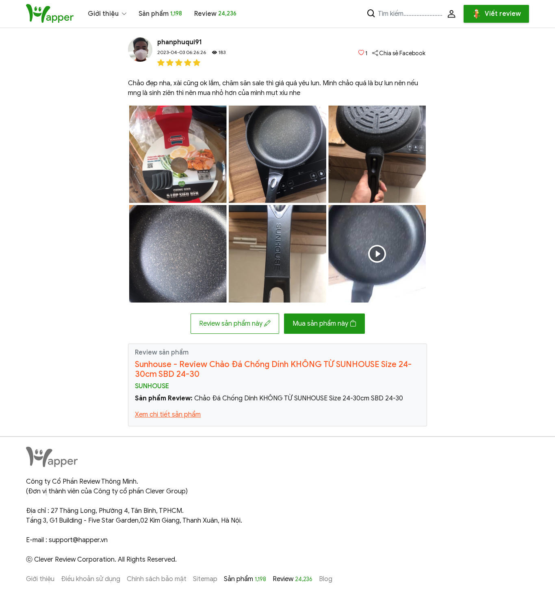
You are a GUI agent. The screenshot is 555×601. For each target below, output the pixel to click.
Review (215, 14)
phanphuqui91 (179, 42)
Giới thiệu (40, 579)
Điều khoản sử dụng (90, 579)
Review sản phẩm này (231, 324)
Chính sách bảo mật (156, 579)
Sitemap (205, 579)
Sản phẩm (160, 14)
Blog (325, 579)
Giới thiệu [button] (103, 14)
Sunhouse (152, 386)
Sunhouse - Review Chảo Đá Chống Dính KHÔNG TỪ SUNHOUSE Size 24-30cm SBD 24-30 (273, 369)
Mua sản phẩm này (321, 324)
